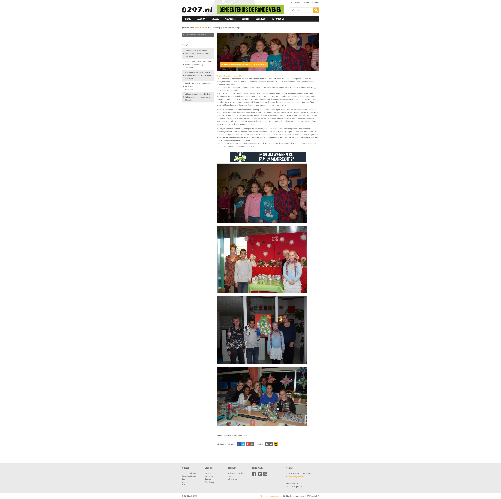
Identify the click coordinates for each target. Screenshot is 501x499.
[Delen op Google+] (248, 444)
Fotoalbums (278, 18)
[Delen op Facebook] (239, 444)
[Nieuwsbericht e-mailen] (252, 444)
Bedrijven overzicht (235, 473)
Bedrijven (261, 18)
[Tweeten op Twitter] (243, 444)
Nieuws (215, 18)
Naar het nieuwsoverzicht (196, 35)
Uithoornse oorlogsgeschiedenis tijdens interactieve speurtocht (198, 97)
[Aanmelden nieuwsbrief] (271, 444)
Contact (307, 2)
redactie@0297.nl (296, 476)
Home (188, 18)
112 (183, 485)
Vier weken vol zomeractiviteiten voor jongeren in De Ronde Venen (198, 75)
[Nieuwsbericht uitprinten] (267, 444)
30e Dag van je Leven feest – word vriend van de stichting (198, 64)
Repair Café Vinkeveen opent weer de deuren (198, 86)
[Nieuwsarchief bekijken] (276, 444)
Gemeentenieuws (189, 476)
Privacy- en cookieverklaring (271, 496)
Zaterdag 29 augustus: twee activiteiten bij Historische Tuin (197, 53)
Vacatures (230, 18)
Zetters (245, 18)
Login (316, 2)
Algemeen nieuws (189, 473)
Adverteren (295, 2)
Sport (184, 479)
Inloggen (231, 476)
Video (184, 482)
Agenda (201, 18)
